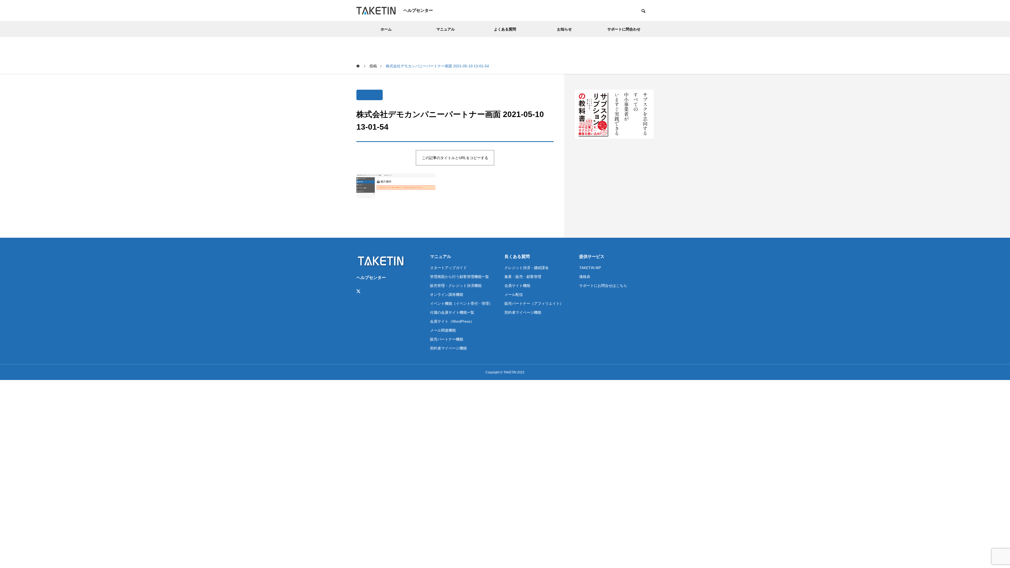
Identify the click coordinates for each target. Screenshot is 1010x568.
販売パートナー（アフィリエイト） (533, 303)
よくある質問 (505, 29)
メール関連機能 (443, 330)
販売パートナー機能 (446, 339)
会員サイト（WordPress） (452, 321)
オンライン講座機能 (446, 294)
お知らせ (564, 29)
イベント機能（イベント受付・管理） (461, 303)
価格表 (584, 277)
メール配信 (513, 294)
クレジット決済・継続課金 (526, 268)
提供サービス (591, 256)
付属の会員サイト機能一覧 (452, 312)
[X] (358, 291)
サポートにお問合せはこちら (603, 285)
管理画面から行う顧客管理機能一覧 (459, 277)
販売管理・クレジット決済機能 (456, 285)
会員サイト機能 (517, 285)
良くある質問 (517, 256)
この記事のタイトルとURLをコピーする (455, 158)
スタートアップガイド (448, 268)
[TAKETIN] (376, 10)
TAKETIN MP (590, 268)
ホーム (386, 29)
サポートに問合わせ (623, 29)
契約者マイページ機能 (448, 348)
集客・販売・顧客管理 (522, 277)
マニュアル (445, 29)
